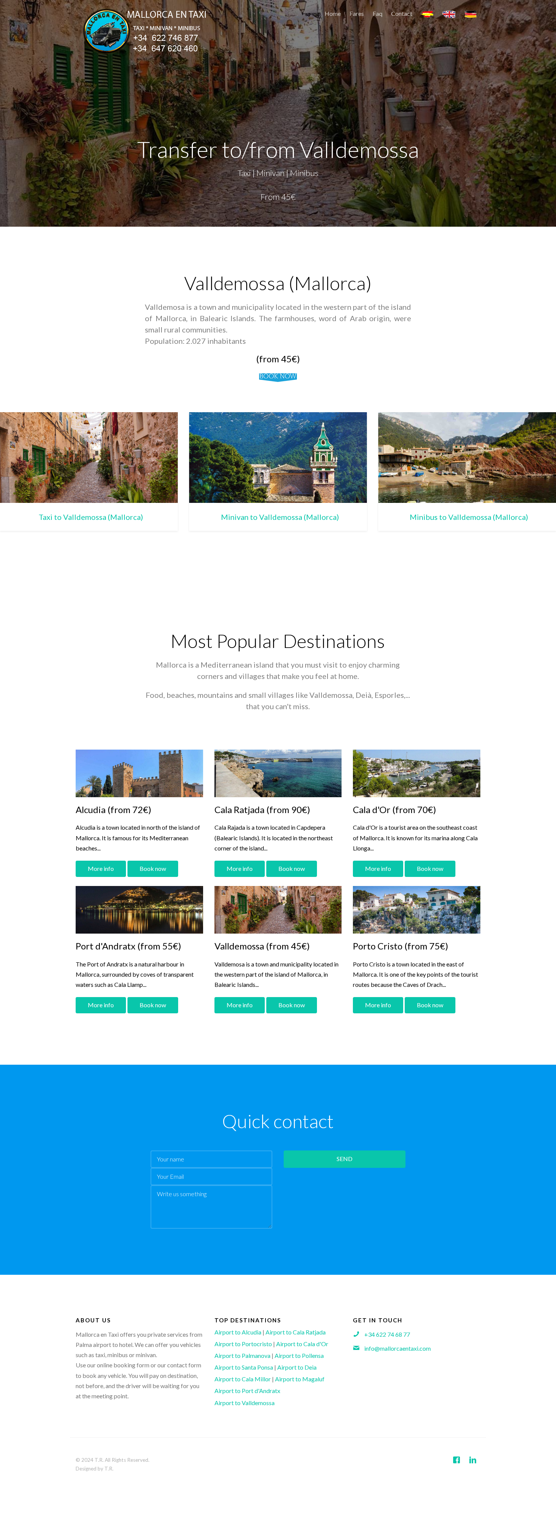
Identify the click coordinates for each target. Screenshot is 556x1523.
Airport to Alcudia (237, 1332)
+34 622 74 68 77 (387, 1334)
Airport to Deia (297, 1367)
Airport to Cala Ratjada (296, 1332)
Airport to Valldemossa (244, 1402)
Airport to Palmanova (242, 1355)
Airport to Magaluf (300, 1378)
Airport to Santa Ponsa (243, 1367)
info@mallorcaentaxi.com (397, 1348)
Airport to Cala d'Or (302, 1343)
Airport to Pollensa (299, 1355)
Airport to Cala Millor (242, 1378)
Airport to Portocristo (243, 1343)
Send (345, 1158)
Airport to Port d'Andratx (247, 1390)
